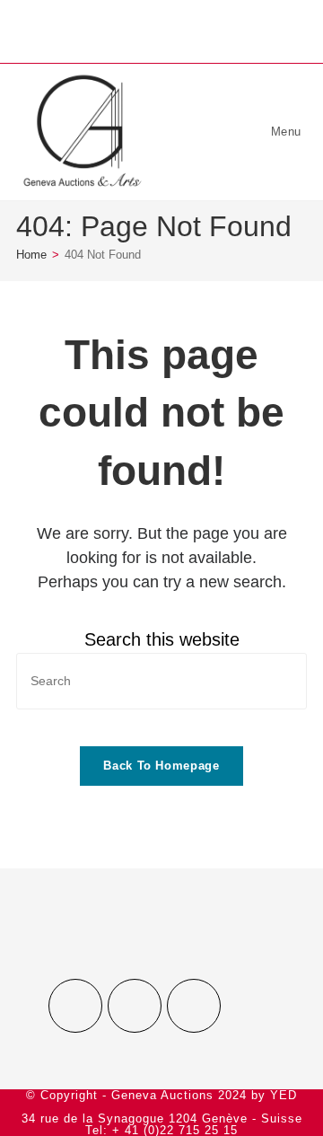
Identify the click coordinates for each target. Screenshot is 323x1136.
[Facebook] (75, 1006)
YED (283, 1095)
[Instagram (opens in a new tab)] (165, 29)
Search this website (162, 639)
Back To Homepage (161, 765)
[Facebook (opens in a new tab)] (137, 29)
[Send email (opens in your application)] (190, 29)
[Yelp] (194, 1006)
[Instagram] (135, 1006)
